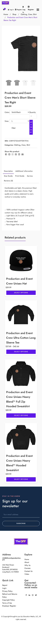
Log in (12, 10)
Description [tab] (8, 171)
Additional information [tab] (24, 171)
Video (26, 574)
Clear (14, 128)
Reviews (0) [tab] (8, 181)
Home (26, 559)
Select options (21, 293)
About (26, 562)
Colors (7, 112)
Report (4, 585)
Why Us (27, 565)
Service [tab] (30, 176)
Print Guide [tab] (19, 176)
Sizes (7, 121)
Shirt (28, 145)
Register (19, 10)
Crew (23, 145)
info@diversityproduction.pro (11, 559)
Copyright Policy (8, 600)
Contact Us (28, 571)
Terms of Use (7, 603)
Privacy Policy (7, 591)
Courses (27, 568)
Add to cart (31, 127)
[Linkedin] (29, 594)
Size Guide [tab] (8, 176)
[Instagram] (32, 594)
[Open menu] (37, 9)
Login (4, 588)
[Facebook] (26, 594)
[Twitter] (36, 594)
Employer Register (9, 606)
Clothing (17, 145)
